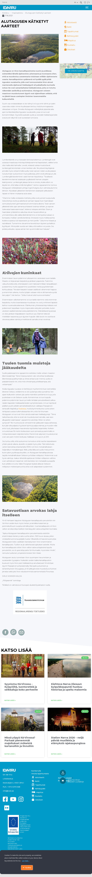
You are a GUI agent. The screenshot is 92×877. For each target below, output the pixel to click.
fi (75, 2)
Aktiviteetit (72, 22)
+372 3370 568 (14, 787)
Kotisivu (5, 13)
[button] (81, 2)
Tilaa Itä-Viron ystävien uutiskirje (76, 781)
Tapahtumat (73, 31)
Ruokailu (71, 45)
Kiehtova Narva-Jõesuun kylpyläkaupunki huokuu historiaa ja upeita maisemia (69, 687)
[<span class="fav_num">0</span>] (85, 2)
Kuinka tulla (36, 771)
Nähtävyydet (72, 36)
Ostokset (71, 50)
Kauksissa (22, 409)
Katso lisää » (10, 700)
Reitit (69, 27)
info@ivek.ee (8, 791)
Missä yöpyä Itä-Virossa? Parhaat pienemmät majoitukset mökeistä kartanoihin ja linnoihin (19, 742)
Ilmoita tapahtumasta (40, 774)
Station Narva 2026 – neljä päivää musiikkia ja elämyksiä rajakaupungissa (68, 740)
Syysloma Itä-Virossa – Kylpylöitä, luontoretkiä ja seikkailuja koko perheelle (21, 687)
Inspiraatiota (17, 13)
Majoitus (72, 40)
